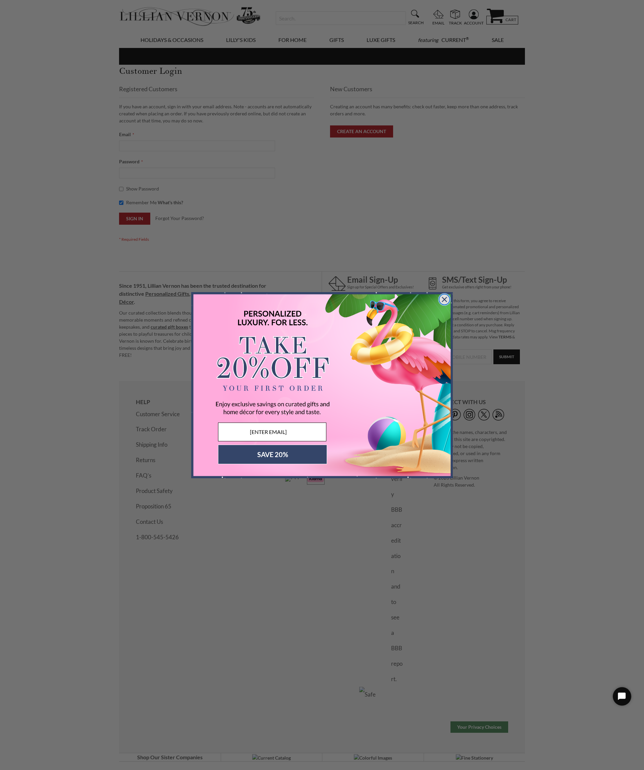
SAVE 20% (272, 454)
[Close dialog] (444, 299)
